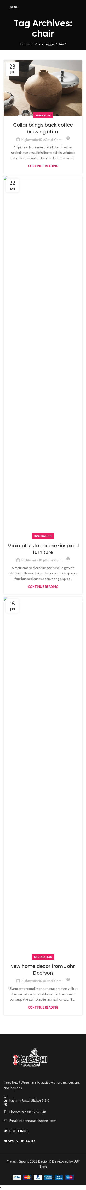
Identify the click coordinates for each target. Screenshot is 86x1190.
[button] (0, 1187)
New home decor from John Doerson (43, 969)
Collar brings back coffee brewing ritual (43, 128)
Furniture (43, 115)
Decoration (43, 956)
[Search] (81, 7)
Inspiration (43, 536)
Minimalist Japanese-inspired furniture (43, 549)
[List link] (43, 1111)
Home (25, 44)
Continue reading (43, 166)
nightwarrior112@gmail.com (42, 139)
